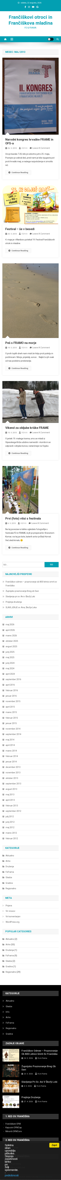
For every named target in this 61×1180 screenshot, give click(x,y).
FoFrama (10, 872)
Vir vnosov (10, 911)
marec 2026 (11, 635)
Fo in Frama (42, 1058)
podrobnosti (11, 1175)
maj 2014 (10, 739)
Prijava (9, 905)
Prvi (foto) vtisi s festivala (23, 518)
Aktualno (10, 855)
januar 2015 (11, 723)
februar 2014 (12, 756)
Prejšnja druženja (14, 602)
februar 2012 (12, 838)
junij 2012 (10, 822)
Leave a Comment (41, 148)
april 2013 (10, 800)
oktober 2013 (12, 778)
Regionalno (11, 888)
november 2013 (13, 772)
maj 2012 (10, 827)
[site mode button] (51, 39)
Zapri (54, 1145)
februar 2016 (12, 690)
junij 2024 (10, 663)
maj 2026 (10, 624)
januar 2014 (11, 761)
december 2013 (13, 767)
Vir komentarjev (13, 916)
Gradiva (9, 883)
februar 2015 (12, 718)
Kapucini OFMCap (13, 1127)
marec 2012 (11, 833)
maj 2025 (10, 657)
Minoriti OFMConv (13, 1131)
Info (7, 1012)
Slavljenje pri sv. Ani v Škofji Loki (20, 596)
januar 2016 (11, 696)
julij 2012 (10, 816)
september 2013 (13, 783)
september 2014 (13, 734)
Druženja (10, 866)
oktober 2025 (12, 641)
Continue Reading (20, 172)
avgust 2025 (11, 646)
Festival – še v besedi (19, 229)
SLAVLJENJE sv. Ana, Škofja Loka (21, 607)
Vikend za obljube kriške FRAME (27, 428)
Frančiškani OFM (13, 1124)
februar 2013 (12, 805)
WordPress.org (12, 922)
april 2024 (10, 674)
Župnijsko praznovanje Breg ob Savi (22, 591)
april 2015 (10, 707)
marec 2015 (11, 712)
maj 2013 (10, 794)
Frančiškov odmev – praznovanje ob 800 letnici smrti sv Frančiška (31, 584)
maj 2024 (10, 668)
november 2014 (13, 729)
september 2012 (13, 811)
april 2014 (10, 745)
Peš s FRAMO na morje (20, 343)
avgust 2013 (11, 789)
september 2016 (13, 679)
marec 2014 (11, 751)
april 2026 (10, 630)
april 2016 (10, 685)
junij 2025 (10, 652)
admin (24, 148)
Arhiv (8, 861)
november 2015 (13, 701)
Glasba (9, 877)
